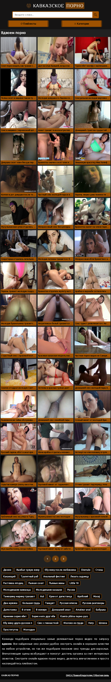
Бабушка (101, 609)
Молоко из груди (73, 623)
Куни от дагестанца (60, 596)
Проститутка (10, 629)
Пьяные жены (56, 583)
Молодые (29, 629)
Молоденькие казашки (49, 589)
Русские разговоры (93, 603)
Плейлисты (29, 23)
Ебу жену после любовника (60, 570)
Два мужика (10, 603)
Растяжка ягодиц (13, 583)
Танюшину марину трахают (19, 596)
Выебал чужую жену (28, 570)
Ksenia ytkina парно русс (74, 616)
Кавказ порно (10, 675)
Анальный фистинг (54, 576)
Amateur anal (83, 609)
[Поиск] (95, 14)
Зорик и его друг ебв (43, 616)
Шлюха (103, 623)
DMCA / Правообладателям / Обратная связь (87, 675)
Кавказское (58, 5)
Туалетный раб (29, 576)
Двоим (7, 570)
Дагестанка (10, 609)
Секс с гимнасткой (48, 623)
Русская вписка (68, 603)
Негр (91, 623)
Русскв (71, 589)
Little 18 (74, 583)
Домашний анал (61, 609)
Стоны (99, 570)
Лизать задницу (79, 576)
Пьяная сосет (36, 583)
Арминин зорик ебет (15, 616)
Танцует (50, 603)
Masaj (96, 596)
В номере (41, 609)
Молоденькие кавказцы (17, 589)
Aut (42, 596)
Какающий (9, 576)
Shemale (85, 570)
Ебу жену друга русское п (17, 623)
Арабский (82, 596)
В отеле (26, 609)
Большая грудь (31, 603)
